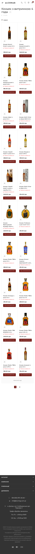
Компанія (5, 481)
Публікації (5, 486)
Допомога (5, 491)
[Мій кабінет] (28, 3)
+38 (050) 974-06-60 (18, 498)
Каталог (4, 477)
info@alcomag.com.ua (19, 501)
